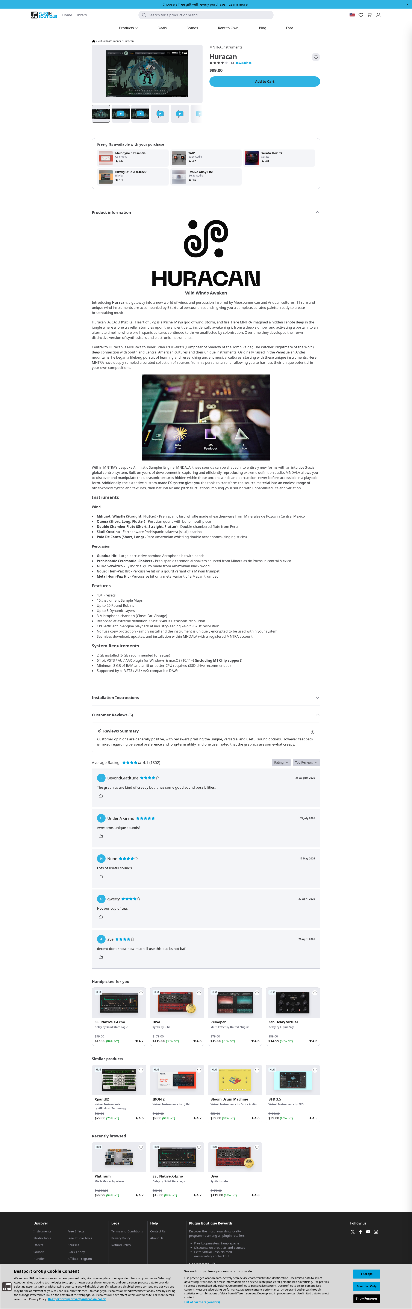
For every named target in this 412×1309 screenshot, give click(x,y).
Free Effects (76, 1231)
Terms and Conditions (127, 1231)
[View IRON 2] (177, 1080)
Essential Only (367, 1286)
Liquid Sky (287, 1027)
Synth (156, 1027)
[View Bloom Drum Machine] (235, 1080)
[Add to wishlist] (316, 57)
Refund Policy (121, 1245)
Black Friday (76, 1252)
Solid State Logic (117, 1027)
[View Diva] (177, 1003)
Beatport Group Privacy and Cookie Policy (77, 1299)
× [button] (408, 4)
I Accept (367, 1274)
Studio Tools (42, 1238)
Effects (38, 1245)
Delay (98, 1027)
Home (67, 15)
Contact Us (158, 1231)
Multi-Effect (218, 1027)
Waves (120, 1181)
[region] (206, 1286)
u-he (167, 1027)
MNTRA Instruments (225, 47)
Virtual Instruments (109, 41)
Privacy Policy (120, 1238)
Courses (73, 1245)
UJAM (186, 1104)
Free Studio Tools (80, 1238)
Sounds (38, 1252)
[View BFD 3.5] (293, 1080)
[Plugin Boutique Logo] (44, 15)
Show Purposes (366, 1298)
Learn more (238, 4)
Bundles (39, 1259)
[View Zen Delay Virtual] (293, 1003)
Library (81, 15)
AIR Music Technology (112, 1108)
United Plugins (239, 1027)
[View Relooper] (235, 1003)
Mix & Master (103, 1181)
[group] (119, 1016)
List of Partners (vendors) (202, 1302)
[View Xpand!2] (119, 1080)
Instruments (42, 1231)
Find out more (199, 1264)
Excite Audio (248, 1104)
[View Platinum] (119, 1157)
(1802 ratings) (243, 63)
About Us (156, 1238)
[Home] (93, 41)
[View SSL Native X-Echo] (119, 1003)
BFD (301, 1104)
